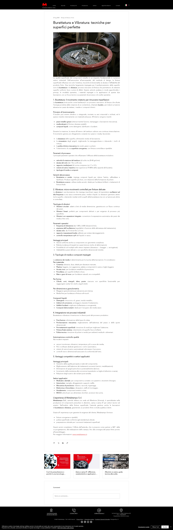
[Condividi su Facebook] (54, 443)
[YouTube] (88, 522)
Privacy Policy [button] (80, 519)
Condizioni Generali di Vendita (102, 519)
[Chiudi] (171, 527)
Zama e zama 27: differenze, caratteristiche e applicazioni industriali (86, 473)
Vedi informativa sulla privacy (65, 528)
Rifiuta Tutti (155, 527)
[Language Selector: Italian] (127, 5)
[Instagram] (91, 522)
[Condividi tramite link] (67, 443)
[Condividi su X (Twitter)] (58, 443)
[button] (63, 5)
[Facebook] (82, 522)
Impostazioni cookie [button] (143, 527)
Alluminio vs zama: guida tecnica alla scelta (114, 473)
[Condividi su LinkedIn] (63, 443)
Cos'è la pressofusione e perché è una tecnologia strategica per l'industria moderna (55, 473)
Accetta (165, 527)
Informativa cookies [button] (89, 519)
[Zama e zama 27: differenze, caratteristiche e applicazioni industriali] (87, 461)
